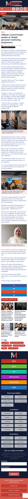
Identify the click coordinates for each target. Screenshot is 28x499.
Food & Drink (14, 382)
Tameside (7, 421)
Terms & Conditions (20, 401)
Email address (5, 467)
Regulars (20, 438)
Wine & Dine (20, 446)
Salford (21, 413)
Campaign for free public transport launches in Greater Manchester (6, 334)
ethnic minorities (6, 345)
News (3, 14)
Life (14, 372)
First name (4, 461)
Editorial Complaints (21, 397)
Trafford (20, 421)
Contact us (7, 405)
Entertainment (14, 377)
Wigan (7, 425)
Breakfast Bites (7, 442)
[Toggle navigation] (2, 9)
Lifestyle (7, 438)
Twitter (17, 9)
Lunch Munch (20, 442)
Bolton (7, 417)
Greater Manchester (19, 345)
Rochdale (20, 429)
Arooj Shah (5, 343)
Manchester (7, 413)
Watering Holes (7, 446)
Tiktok (25, 9)
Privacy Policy (7, 401)
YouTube (21, 9)
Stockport (7, 429)
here (2, 278)
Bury (20, 417)
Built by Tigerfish (14, 482)
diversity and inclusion (17, 343)
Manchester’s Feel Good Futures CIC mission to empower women (20, 334)
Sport (14, 366)
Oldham (4, 348)
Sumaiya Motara (17, 45)
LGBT (14, 388)
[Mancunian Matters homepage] (14, 3)
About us (7, 397)
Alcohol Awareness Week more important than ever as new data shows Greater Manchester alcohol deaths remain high (20, 316)
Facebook (13, 9)
